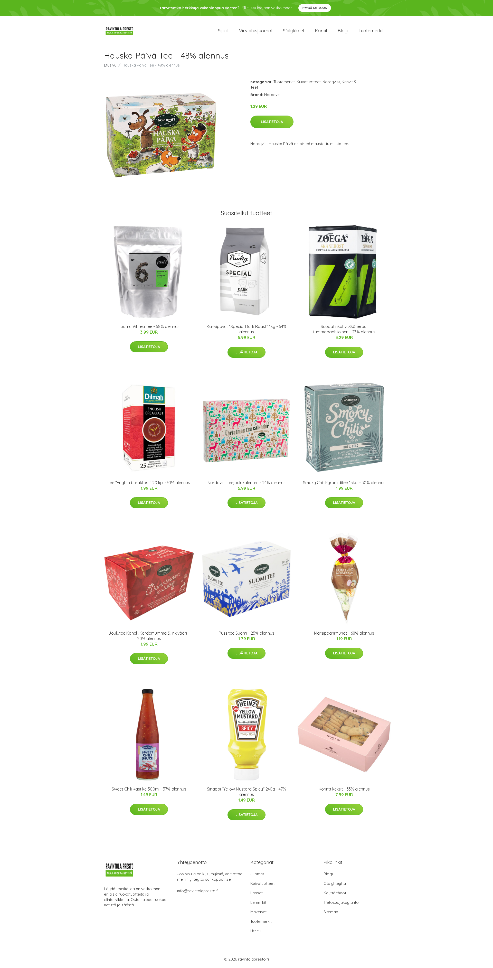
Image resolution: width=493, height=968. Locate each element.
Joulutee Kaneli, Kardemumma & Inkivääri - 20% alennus (149, 636)
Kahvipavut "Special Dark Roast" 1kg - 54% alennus (247, 329)
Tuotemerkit (371, 31)
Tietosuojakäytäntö (341, 902)
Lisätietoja (272, 121)
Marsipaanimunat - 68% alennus (344, 633)
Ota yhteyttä (335, 883)
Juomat (257, 873)
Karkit (321, 31)
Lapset (256, 892)
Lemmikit (258, 902)
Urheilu (256, 930)
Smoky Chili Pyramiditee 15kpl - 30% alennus (344, 482)
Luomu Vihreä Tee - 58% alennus (149, 326)
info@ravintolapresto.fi (198, 890)
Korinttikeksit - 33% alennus (344, 789)
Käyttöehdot (335, 892)
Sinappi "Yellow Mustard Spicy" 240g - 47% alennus (246, 791)
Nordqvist (331, 81)
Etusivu (110, 65)
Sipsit (223, 31)
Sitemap (331, 911)
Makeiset (258, 911)
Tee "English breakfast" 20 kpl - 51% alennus (149, 482)
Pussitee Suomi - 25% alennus (246, 633)
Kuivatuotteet (309, 81)
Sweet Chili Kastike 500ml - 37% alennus (149, 789)
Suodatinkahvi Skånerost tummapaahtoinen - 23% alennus (344, 329)
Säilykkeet (294, 31)
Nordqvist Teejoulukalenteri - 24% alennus (246, 482)
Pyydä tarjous (314, 8)
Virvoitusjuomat (256, 31)
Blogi (343, 31)
